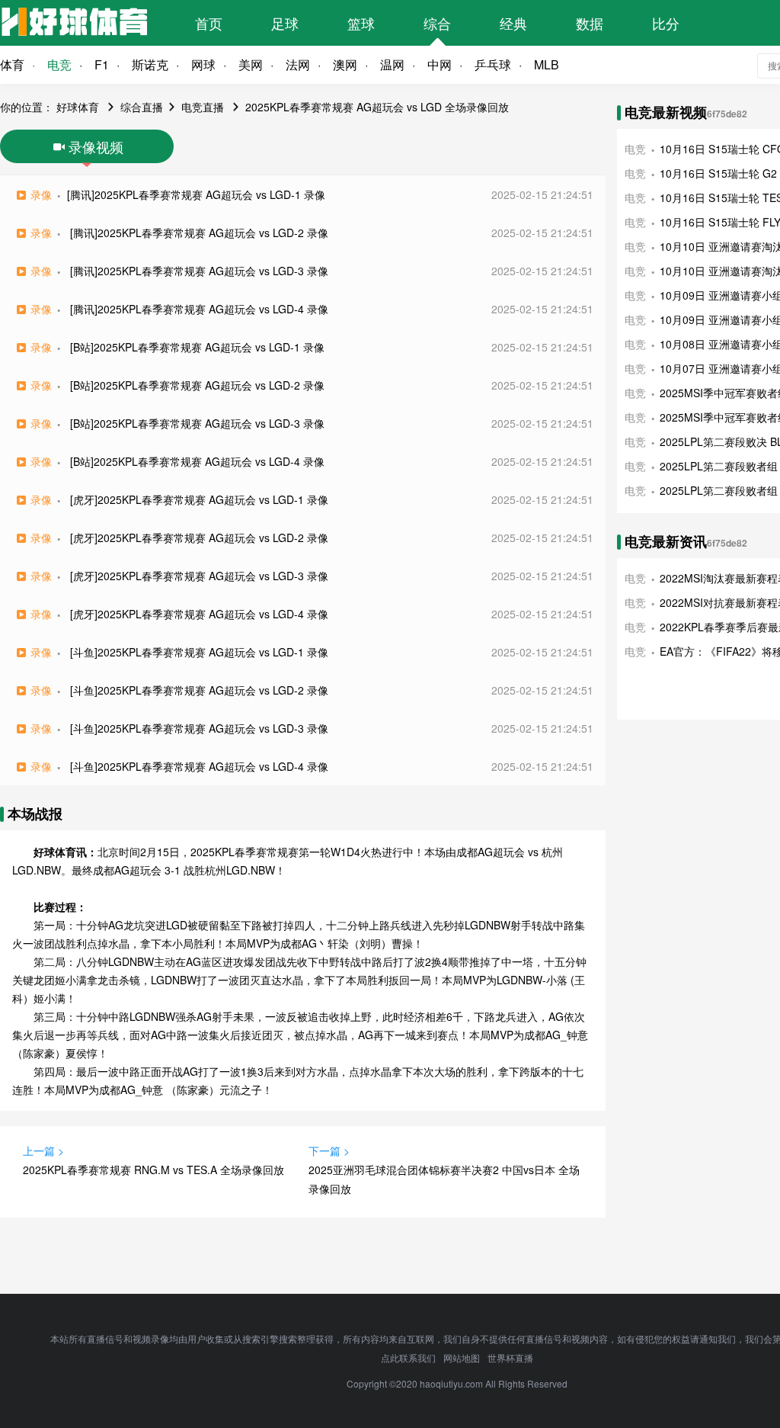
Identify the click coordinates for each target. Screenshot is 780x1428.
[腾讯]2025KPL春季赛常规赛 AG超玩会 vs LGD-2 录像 (199, 232)
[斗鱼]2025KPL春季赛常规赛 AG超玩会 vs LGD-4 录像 (199, 766)
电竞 (59, 64)
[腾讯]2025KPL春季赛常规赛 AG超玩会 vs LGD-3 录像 (199, 270)
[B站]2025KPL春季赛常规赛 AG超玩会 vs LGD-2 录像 (197, 385)
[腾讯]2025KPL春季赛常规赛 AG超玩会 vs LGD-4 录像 (199, 308)
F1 (101, 64)
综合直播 (141, 106)
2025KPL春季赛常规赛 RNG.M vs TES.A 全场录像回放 (153, 1169)
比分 (665, 23)
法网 (298, 64)
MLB (546, 64)
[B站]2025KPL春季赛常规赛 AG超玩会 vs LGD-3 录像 (197, 423)
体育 (12, 64)
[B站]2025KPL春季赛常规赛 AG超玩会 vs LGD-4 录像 (197, 461)
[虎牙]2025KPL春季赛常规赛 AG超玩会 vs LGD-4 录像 (199, 613)
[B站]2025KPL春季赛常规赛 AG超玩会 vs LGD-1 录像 (197, 347)
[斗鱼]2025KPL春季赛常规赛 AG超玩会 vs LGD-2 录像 (199, 690)
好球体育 (77, 106)
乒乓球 (493, 64)
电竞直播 (202, 106)
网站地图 (461, 1357)
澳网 (345, 64)
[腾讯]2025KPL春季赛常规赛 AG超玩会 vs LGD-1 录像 (196, 194)
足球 (285, 23)
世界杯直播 (510, 1357)
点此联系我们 (408, 1357)
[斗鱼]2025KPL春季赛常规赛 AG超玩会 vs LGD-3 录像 (199, 728)
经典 (513, 23)
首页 (208, 23)
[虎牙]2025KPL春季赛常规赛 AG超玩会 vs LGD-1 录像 (199, 499)
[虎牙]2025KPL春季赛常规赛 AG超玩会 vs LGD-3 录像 (199, 575)
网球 (203, 64)
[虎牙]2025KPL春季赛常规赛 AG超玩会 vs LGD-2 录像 (199, 537)
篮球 (361, 23)
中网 (439, 64)
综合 (437, 23)
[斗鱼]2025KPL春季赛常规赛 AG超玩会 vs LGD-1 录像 (199, 651)
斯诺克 (150, 64)
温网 (392, 64)
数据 (589, 23)
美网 (250, 64)
